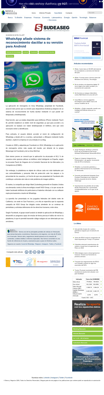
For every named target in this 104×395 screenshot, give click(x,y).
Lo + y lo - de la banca (81, 338)
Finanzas (37, 17)
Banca (10, 17)
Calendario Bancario (80, 343)
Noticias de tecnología (14, 52)
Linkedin (46, 378)
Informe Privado (45, 13)
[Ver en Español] (102, 1)
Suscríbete (58, 13)
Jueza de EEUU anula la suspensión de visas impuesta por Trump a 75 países (87, 238)
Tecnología (83, 17)
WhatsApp (10, 56)
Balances (92, 17)
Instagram (45, 244)
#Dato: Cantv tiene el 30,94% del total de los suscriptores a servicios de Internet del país (88, 70)
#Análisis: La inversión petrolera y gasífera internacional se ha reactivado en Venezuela (87, 168)
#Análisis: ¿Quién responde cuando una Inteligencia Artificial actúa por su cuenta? (87, 110)
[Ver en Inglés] (100, 1)
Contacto (69, 13)
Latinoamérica (57, 17)
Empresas (28, 17)
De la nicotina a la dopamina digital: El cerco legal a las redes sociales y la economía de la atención (87, 86)
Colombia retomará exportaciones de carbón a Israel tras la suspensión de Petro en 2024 (87, 246)
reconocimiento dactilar (46, 52)
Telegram (38, 244)
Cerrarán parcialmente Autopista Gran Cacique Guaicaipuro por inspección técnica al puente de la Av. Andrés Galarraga (87, 178)
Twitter (51, 244)
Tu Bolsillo (18, 17)
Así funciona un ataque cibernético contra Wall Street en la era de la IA (86, 94)
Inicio (34, 13)
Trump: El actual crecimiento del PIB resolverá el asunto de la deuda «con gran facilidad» (87, 272)
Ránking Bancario (79, 329)
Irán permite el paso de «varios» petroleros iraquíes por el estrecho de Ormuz (87, 230)
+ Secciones (52, 20)
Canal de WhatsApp (27, 244)
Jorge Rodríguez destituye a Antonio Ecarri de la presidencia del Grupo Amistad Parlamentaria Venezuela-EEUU (88, 151)
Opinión (74, 17)
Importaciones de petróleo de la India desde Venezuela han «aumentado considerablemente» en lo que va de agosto (87, 188)
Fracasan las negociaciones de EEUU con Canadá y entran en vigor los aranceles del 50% (87, 263)
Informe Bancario (79, 333)
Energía (67, 17)
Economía (46, 17)
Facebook (34, 52)
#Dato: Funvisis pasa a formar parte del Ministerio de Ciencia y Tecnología (87, 78)
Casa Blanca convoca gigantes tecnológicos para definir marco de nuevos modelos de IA (86, 101)
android (25, 52)
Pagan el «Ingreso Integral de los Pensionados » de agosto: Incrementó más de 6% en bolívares (87, 160)
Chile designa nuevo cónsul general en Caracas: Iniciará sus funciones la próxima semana (87, 254)
